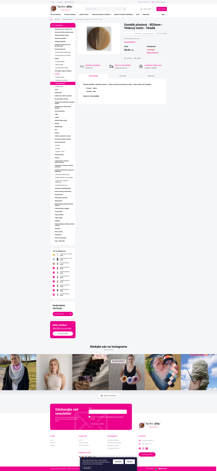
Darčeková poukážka (60, 38)
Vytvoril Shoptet (149, 468)
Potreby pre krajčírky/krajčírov (63, 188)
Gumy (56, 89)
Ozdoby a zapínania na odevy (63, 136)
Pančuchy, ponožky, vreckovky (63, 139)
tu (102, 464)
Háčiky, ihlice (58, 92)
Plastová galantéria (60, 142)
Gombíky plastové (60, 83)
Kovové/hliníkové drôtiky (61, 67)
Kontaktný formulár (63, 333)
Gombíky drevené (59, 77)
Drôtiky (57, 58)
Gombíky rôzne (59, 86)
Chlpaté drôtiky (59, 64)
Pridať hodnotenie (59, 314)
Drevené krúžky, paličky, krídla (63, 52)
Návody (57, 123)
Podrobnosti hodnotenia (148, 33)
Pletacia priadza (59, 154)
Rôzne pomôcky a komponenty (63, 191)
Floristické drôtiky (60, 61)
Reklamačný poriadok (113, 445)
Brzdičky (57, 145)
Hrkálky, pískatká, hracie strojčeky (64, 177)
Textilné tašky (58, 211)
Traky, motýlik (58, 217)
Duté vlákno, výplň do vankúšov (63, 71)
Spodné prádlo (59, 194)
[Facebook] (140, 448)
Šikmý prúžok (58, 200)
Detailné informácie (129, 42)
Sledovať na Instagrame (110, 395)
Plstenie (57, 157)
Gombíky (57, 74)
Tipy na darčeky (59, 214)
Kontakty (52, 2)
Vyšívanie (57, 228)
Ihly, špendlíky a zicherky (61, 99)
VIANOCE (57, 221)
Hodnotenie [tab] (151, 76)
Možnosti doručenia (152, 52)
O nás (51, 440)
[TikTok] (146, 448)
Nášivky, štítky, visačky (61, 120)
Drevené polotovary (60, 49)
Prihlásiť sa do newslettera (97, 424)
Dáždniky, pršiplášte (60, 41)
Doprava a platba (83, 442)
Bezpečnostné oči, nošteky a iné (63, 29)
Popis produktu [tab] (93, 76)
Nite (56, 129)
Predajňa (59, 2)
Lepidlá (57, 117)
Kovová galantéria (60, 111)
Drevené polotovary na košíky (63, 55)
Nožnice (57, 133)
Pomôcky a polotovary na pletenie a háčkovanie (64, 170)
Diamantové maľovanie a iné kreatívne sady (62, 45)
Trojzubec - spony (59, 151)
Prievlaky (57, 148)
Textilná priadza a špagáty (62, 208)
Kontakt (81, 440)
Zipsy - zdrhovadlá (60, 241)
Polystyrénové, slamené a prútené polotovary (64, 166)
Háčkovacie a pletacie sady (62, 174)
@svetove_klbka (108, 350)
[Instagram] (143, 448)
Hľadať (124, 9)
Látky (56, 114)
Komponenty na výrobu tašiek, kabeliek (63, 107)
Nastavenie (87, 468)
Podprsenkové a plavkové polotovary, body (62, 161)
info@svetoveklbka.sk (148, 440)
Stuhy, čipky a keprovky (61, 197)
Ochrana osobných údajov (114, 442)
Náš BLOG (53, 442)
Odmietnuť (118, 461)
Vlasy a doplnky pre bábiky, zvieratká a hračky (65, 224)
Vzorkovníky (58, 234)
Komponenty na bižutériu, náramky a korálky (65, 102)
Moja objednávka (69, 2)
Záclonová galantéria (60, 238)
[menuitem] (56, 14)
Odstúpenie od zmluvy (113, 448)
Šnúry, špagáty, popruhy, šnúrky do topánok (64, 204)
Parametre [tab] (123, 76)
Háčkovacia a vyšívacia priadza (63, 95)
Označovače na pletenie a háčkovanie (62, 181)
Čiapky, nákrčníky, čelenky (62, 35)
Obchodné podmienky (113, 440)
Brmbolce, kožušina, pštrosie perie (64, 32)
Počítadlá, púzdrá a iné (61, 185)
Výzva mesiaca (59, 231)
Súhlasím (130, 461)
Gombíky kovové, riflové (61, 80)
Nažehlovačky (58, 126)
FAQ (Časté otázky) (84, 445)
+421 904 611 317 (147, 444)
